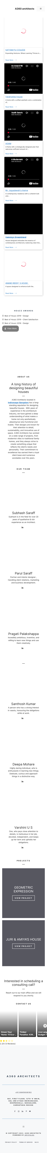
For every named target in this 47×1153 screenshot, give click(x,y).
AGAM (8, 143)
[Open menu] (23, 1126)
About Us (23, 377)
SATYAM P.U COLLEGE (15, 50)
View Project (23, 898)
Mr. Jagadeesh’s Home (16, 190)
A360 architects (24, 8)
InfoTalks (29, 1135)
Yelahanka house (14, 96)
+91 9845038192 (23, 1092)
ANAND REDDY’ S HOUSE (17, 283)
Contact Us (23, 1004)
